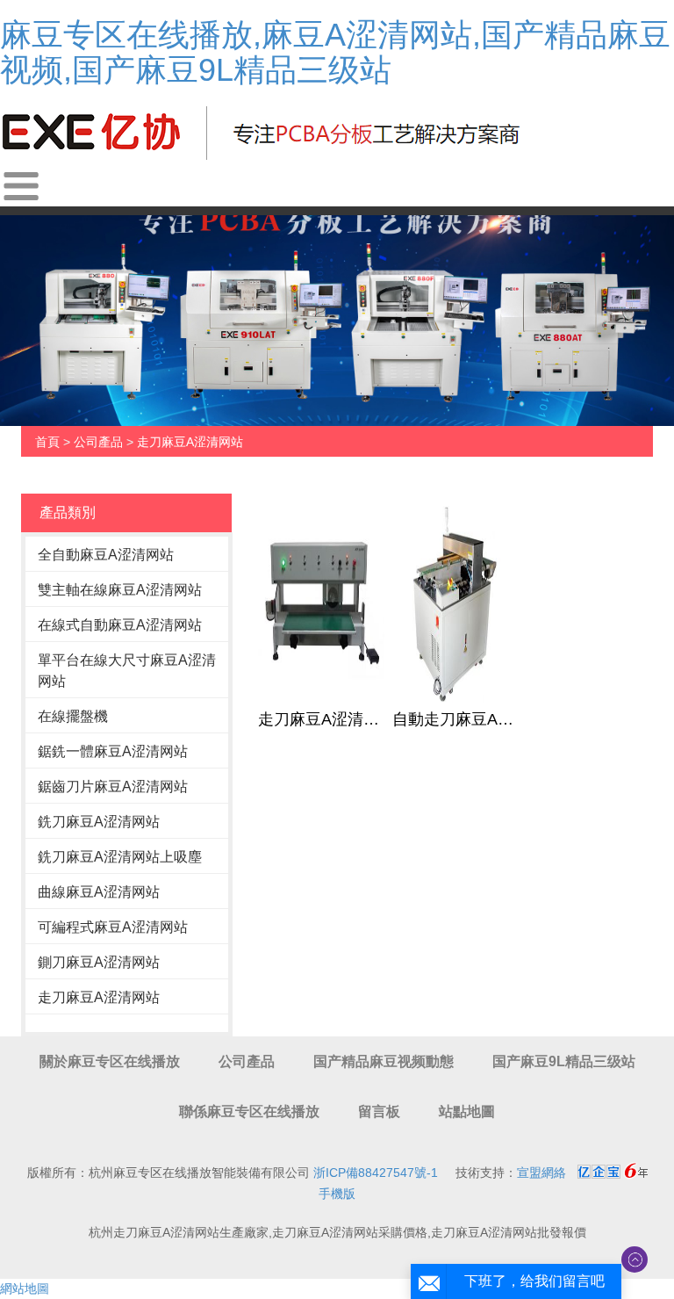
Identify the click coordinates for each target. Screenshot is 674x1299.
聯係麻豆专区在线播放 (249, 1111)
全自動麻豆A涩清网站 (106, 554)
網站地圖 (24, 1288)
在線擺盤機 (73, 716)
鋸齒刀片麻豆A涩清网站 (113, 786)
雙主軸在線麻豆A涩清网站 (120, 589)
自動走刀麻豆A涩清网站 (455, 719)
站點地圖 (467, 1111)
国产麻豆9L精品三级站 (563, 1061)
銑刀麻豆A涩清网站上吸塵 (120, 856)
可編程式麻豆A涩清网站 (113, 927)
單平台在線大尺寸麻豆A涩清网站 (127, 671)
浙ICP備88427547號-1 (375, 1172)
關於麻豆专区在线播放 (109, 1061)
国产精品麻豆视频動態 (383, 1061)
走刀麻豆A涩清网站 (190, 442)
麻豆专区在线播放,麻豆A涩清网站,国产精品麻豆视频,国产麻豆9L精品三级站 (335, 52)
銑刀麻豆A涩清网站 (99, 821)
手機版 (337, 1194)
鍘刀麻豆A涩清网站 (99, 962)
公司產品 (98, 442)
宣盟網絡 (541, 1172)
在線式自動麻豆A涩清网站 (120, 624)
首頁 (47, 442)
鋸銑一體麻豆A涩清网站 (113, 751)
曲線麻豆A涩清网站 (99, 891)
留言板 (379, 1111)
